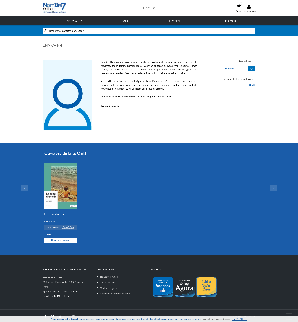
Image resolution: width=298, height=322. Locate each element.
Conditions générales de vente (115, 293)
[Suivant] (273, 188)
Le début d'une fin (54, 214)
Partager (251, 85)
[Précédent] (24, 188)
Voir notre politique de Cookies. (217, 318)
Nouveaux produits (109, 276)
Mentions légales (108, 288)
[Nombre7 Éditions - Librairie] (55, 7)
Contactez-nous (107, 282)
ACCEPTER (239, 319)
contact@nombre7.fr (61, 296)
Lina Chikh (49, 221)
